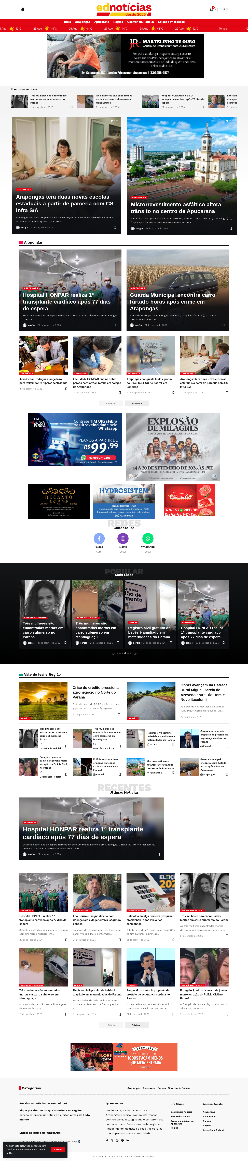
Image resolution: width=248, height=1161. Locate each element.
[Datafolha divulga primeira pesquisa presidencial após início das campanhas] (216, 101)
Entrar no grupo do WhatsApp (40, 1132)
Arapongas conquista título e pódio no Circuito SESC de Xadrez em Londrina (149, 383)
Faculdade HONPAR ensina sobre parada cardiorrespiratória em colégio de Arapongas (97, 383)
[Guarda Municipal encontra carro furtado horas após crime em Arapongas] (189, 767)
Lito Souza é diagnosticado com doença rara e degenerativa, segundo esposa (180, 99)
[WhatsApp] (148, 543)
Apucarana (139, 190)
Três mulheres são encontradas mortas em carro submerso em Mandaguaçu (48, 99)
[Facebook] (99, 543)
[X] (112, 1140)
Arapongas (31, 288)
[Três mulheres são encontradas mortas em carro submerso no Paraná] (28, 738)
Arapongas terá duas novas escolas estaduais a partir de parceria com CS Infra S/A (204, 383)
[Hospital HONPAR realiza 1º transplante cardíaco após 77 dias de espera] (84, 101)
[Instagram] (123, 543)
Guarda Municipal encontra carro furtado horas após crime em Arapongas (172, 301)
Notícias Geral (190, 613)
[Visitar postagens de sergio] (18, 227)
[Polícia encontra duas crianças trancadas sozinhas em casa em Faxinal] (82, 767)
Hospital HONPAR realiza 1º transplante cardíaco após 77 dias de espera (117, 99)
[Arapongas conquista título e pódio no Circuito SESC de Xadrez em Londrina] (151, 355)
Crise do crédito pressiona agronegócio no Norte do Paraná (96, 692)
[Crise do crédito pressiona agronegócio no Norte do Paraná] (43, 701)
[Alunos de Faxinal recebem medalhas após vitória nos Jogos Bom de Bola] (66, 175)
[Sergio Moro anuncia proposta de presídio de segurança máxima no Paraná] (189, 738)
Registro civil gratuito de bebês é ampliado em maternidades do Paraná (97, 632)
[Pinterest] (122, 1140)
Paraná (81, 622)
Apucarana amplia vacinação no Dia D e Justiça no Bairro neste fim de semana (180, 204)
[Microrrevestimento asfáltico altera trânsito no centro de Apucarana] (136, 767)
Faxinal (22, 196)
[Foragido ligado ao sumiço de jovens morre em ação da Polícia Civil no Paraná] (28, 767)
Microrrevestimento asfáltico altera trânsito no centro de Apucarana (160, 765)
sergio (24, 227)
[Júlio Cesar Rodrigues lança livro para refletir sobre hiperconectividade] (43, 355)
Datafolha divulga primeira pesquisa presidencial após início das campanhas (150, 920)
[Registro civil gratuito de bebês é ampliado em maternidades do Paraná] (97, 614)
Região (25, 718)
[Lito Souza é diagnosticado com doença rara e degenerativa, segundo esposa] (150, 101)
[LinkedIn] (127, 1140)
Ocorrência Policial (35, 618)
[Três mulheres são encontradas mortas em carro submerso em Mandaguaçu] (19, 101)
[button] (58, 1149)
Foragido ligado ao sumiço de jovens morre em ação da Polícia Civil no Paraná (204, 994)
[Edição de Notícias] (124, 9)
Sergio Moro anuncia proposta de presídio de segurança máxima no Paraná (148, 994)
